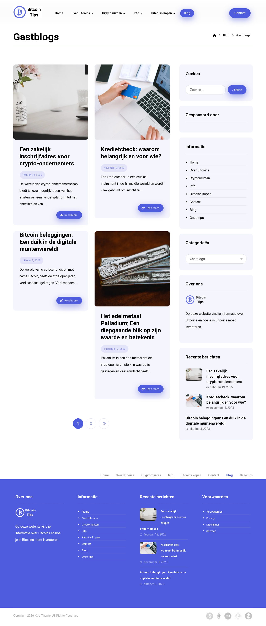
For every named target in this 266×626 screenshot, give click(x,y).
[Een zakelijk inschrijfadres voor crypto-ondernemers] (194, 376)
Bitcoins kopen (200, 194)
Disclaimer (212, 524)
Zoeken (237, 90)
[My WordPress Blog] (27, 12)
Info (193, 186)
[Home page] (214, 35)
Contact (195, 202)
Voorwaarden (214, 511)
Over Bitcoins (199, 170)
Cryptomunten (200, 178)
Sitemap (211, 531)
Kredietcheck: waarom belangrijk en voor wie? (173, 550)
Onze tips (197, 218)
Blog (193, 210)
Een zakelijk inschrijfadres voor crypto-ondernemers (224, 376)
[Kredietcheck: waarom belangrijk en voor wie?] (194, 402)
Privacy (210, 518)
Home (194, 162)
